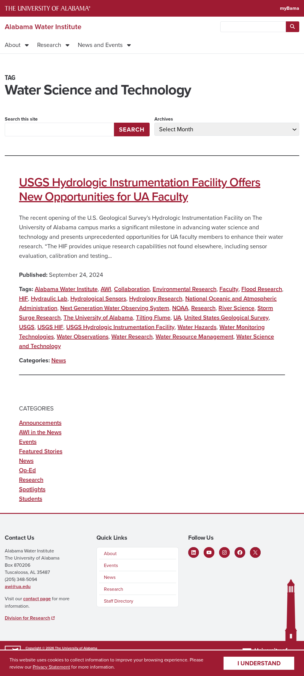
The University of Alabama (98, 317)
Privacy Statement (51, 667)
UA (177, 317)
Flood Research (261, 289)
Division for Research (27, 618)
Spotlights (32, 489)
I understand (259, 663)
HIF (23, 298)
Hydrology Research (155, 298)
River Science (236, 308)
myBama (289, 8)
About (12, 44)
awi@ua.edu (18, 586)
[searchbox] (253, 26)
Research (49, 44)
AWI (106, 289)
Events (28, 441)
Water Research (132, 336)
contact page (37, 598)
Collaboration (132, 289)
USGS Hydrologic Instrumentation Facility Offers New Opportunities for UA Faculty (139, 189)
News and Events (100, 44)
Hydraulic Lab (49, 298)
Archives (163, 119)
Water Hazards (197, 327)
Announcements (40, 422)
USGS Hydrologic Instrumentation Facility (120, 327)
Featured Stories (40, 451)
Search (132, 129)
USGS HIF (50, 327)
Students (30, 498)
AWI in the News (40, 432)
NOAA (180, 308)
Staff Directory (118, 601)
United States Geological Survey (226, 317)
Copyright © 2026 (40, 647)
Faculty (228, 289)
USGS (26, 327)
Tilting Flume (153, 317)
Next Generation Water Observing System (114, 308)
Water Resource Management (194, 336)
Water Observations (82, 336)
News (58, 360)
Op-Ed (27, 470)
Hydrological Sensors (98, 298)
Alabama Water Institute (43, 26)
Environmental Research (184, 289)
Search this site (21, 119)
